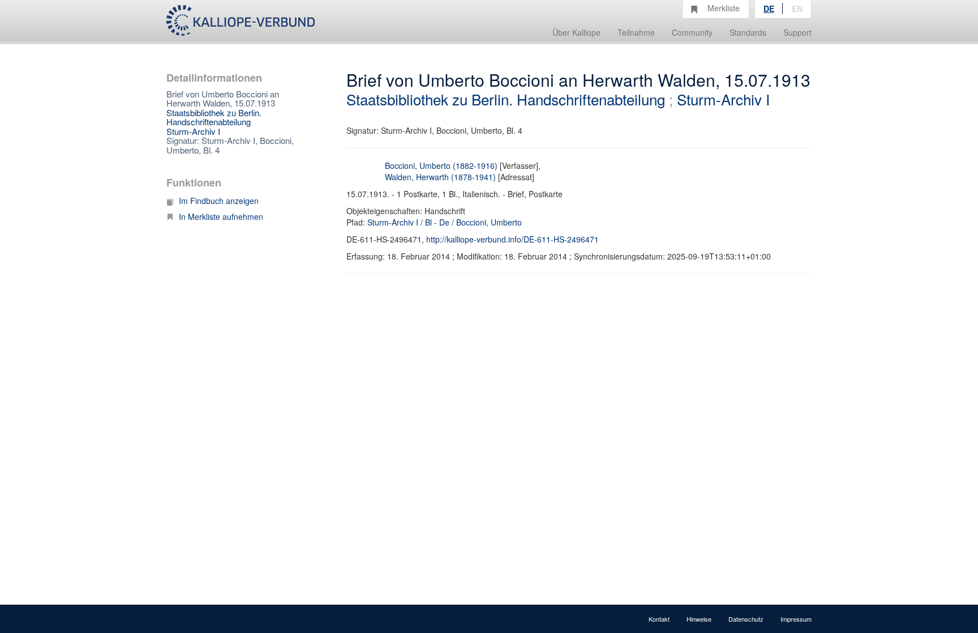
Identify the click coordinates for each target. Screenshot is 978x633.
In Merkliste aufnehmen (221, 216)
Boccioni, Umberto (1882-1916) (441, 165)
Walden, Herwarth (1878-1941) (440, 176)
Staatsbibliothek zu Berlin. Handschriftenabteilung (213, 117)
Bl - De (437, 222)
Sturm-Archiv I (193, 131)
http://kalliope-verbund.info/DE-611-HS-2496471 (512, 239)
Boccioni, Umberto (489, 222)
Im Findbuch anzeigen (219, 200)
